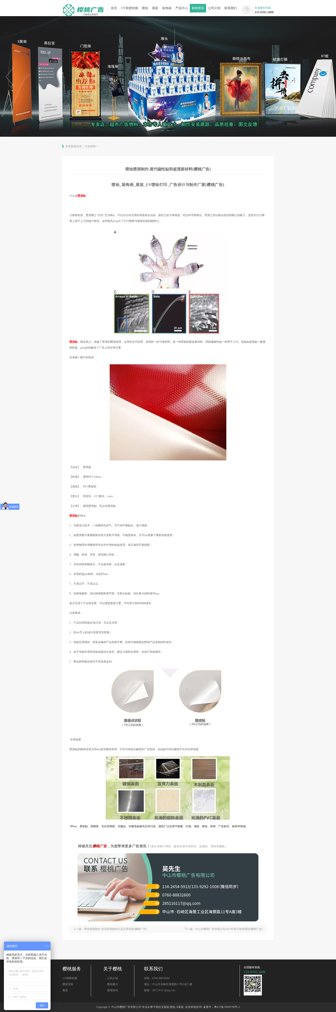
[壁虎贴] (168, 700)
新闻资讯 (198, 8)
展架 (155, 8)
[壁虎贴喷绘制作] (168, 412)
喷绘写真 (67, 984)
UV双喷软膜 (129, 8)
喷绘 (145, 8)
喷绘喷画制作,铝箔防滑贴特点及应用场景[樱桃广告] (115, 929)
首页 (114, 8)
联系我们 (230, 8)
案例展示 (112, 984)
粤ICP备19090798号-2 (227, 1007)
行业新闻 (90, 146)
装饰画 (167, 8)
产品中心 (181, 8)
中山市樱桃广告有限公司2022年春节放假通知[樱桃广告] (229, 929)
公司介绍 (214, 8)
